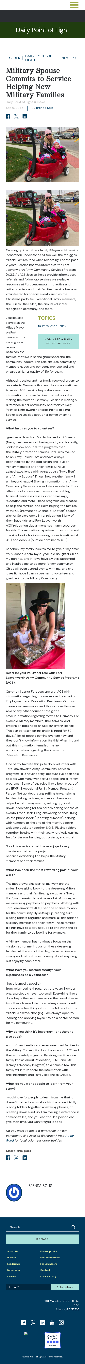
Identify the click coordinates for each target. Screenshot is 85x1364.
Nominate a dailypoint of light (59, 341)
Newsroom (13, 1270)
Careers (11, 1276)
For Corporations (50, 1257)
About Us (12, 1251)
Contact (45, 1270)
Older (14, 58)
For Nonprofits (48, 1251)
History (11, 1257)
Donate (42, 1239)
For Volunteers (48, 1263)
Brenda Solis (45, 108)
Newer (68, 58)
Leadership (13, 1263)
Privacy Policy (48, 1276)
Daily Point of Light (38, 58)
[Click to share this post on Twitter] (17, 117)
